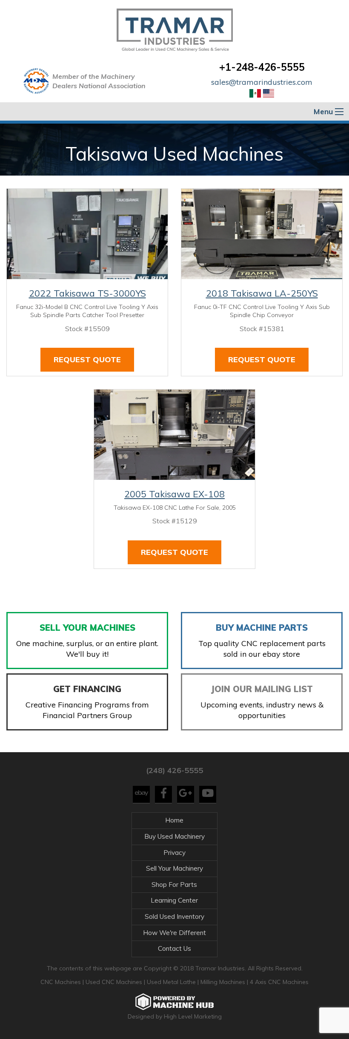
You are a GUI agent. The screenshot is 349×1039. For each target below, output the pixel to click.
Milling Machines (222, 982)
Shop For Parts (174, 884)
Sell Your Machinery (174, 868)
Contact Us (174, 948)
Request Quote (87, 359)
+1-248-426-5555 (262, 67)
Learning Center (174, 900)
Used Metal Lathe (172, 982)
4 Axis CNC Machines (279, 982)
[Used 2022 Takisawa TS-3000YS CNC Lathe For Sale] (87, 234)
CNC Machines (61, 982)
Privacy (174, 853)
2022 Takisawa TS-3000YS (87, 293)
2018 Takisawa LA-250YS (262, 293)
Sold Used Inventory (174, 916)
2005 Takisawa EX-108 (174, 493)
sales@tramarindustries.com (261, 82)
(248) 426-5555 (174, 770)
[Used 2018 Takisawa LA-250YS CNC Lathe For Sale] (261, 234)
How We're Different (174, 933)
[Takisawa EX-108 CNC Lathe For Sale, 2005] (174, 435)
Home (174, 820)
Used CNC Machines (115, 982)
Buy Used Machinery (174, 836)
